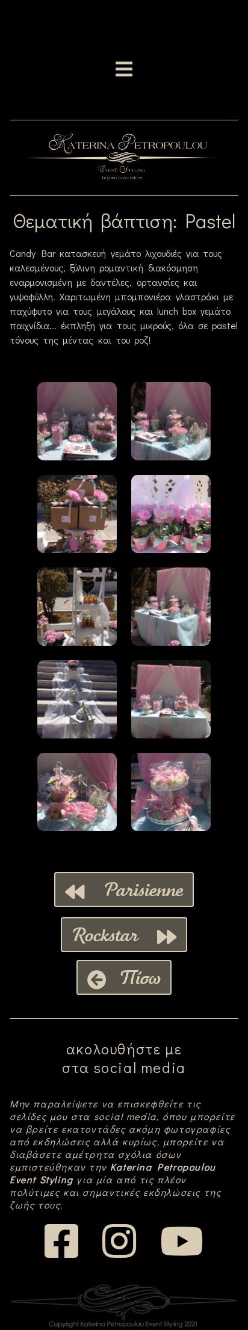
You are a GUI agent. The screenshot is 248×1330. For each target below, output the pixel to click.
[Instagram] (120, 1252)
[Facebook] (63, 1252)
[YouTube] (181, 1252)
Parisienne (133, 889)
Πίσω (134, 977)
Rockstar (114, 934)
